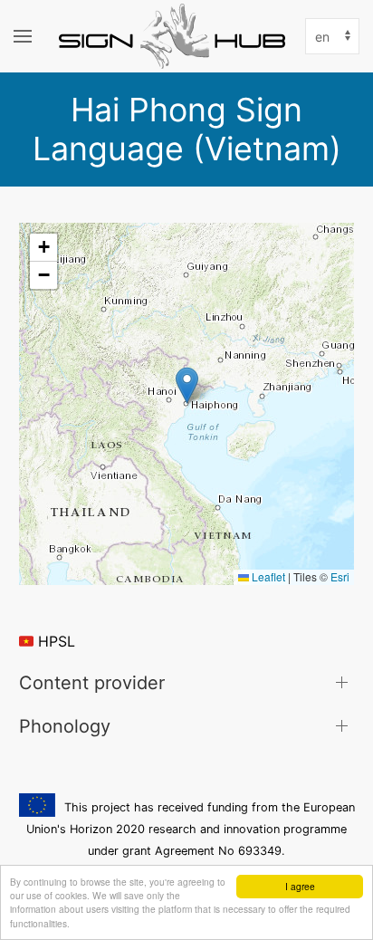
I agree (300, 886)
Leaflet (267, 576)
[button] (187, 385)
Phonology (64, 725)
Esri (339, 576)
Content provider (92, 682)
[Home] (176, 36)
